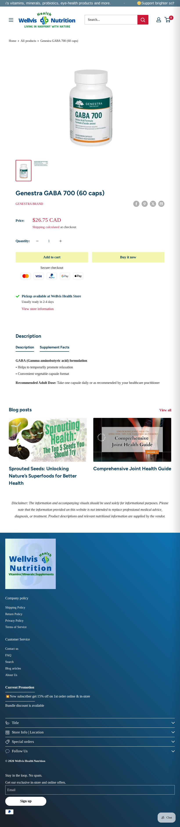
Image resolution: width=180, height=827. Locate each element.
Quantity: (23, 241)
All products (28, 41)
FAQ (8, 655)
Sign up (26, 801)
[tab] (25, 348)
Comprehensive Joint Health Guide (132, 469)
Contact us (11, 648)
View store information (38, 309)
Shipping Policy (15, 607)
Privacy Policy (14, 620)
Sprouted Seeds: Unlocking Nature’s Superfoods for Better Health (43, 476)
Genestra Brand (29, 204)
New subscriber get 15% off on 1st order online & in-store (50, 696)
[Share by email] (161, 203)
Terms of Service (16, 627)
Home (12, 41)
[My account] (159, 19)
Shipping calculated (45, 227)
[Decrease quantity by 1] (37, 241)
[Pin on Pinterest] (145, 203)
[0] (167, 19)
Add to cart (51, 257)
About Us (11, 675)
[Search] (142, 20)
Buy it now (128, 257)
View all (165, 410)
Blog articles (13, 668)
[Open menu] (11, 20)
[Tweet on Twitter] (153, 203)
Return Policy (13, 614)
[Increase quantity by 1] (60, 241)
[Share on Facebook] (136, 203)
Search (9, 662)
